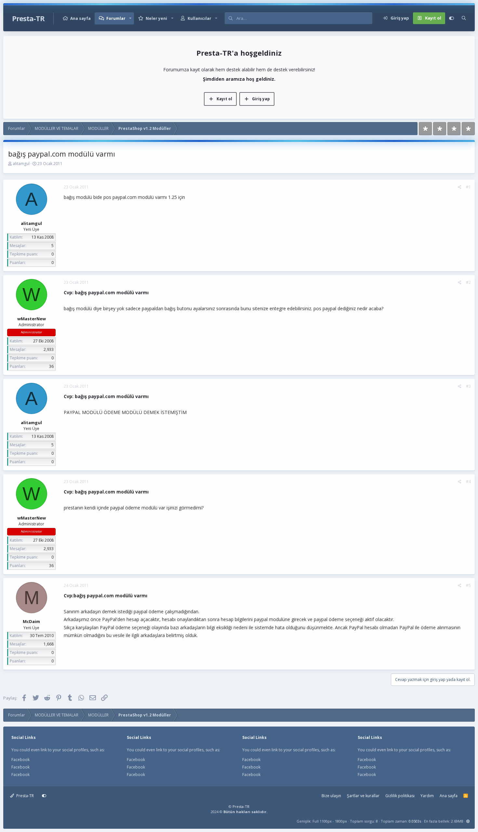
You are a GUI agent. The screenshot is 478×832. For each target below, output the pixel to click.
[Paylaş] (460, 187)
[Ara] (464, 18)
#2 (468, 282)
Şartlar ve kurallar (363, 795)
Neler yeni (156, 18)
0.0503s (415, 821)
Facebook (20, 759)
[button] (130, 18)
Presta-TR (24, 795)
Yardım (427, 795)
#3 (468, 386)
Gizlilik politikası (400, 795)
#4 (468, 481)
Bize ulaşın (331, 795)
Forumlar (116, 18)
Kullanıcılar (199, 18)
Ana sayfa (80, 18)
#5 (468, 585)
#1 (468, 187)
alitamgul (21, 163)
